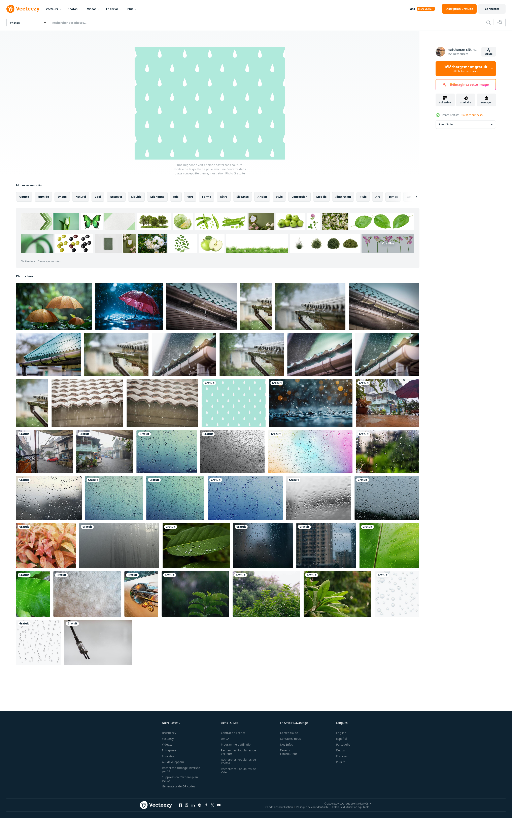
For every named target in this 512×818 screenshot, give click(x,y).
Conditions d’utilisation (279, 807)
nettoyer (116, 197)
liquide (136, 197)
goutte (24, 197)
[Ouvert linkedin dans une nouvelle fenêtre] (193, 805)
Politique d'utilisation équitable (350, 807)
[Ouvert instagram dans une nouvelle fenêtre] (186, 805)
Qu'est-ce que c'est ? (472, 115)
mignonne (157, 197)
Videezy (167, 744)
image (62, 197)
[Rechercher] (488, 22)
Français (341, 756)
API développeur (173, 762)
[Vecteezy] (22, 9)
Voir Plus (388, 243)
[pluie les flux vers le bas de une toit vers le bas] (201, 306)
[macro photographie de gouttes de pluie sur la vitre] (386, 498)
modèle (321, 197)
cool (98, 197)
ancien (262, 197)
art (377, 197)
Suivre (488, 54)
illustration (343, 197)
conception (299, 197)
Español (341, 739)
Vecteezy (168, 739)
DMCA (225, 739)
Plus (130, 9)
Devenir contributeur (288, 752)
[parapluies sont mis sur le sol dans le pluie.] (54, 306)
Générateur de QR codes (178, 786)
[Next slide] (413, 197)
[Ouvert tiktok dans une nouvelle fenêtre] (206, 805)
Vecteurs (52, 9)
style (279, 197)
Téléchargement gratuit (465, 68)
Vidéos (91, 9)
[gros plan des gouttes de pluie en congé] (389, 545)
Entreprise (169, 750)
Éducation (168, 756)
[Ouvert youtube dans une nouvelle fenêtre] (218, 805)
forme (206, 197)
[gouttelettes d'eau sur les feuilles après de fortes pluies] (46, 545)
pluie (363, 197)
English (341, 733)
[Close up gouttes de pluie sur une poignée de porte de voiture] (141, 594)
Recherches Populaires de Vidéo (238, 770)
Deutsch (341, 750)
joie (175, 197)
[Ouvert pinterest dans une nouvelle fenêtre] (199, 805)
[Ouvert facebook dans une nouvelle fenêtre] (180, 805)
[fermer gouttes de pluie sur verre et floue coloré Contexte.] (310, 451)
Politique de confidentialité (312, 807)
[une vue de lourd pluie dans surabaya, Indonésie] (387, 403)
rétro (224, 197)
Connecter (492, 9)
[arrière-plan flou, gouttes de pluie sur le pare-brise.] (318, 498)
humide (43, 197)
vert (190, 197)
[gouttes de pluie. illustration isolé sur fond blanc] (397, 594)
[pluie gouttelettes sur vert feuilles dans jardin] (196, 545)
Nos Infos (286, 744)
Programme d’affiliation (236, 744)
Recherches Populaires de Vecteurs (238, 752)
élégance (242, 197)
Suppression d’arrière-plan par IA (180, 778)
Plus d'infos (446, 124)
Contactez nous (290, 739)
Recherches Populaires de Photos (238, 761)
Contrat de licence (233, 733)
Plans (411, 9)
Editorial (112, 9)
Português (343, 744)
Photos (72, 9)
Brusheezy (169, 733)
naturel (80, 197)
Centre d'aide (289, 733)
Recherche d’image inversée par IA (181, 769)
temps (393, 197)
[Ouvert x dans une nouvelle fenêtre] (212, 805)
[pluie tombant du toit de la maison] (87, 403)
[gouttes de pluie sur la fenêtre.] (263, 545)
